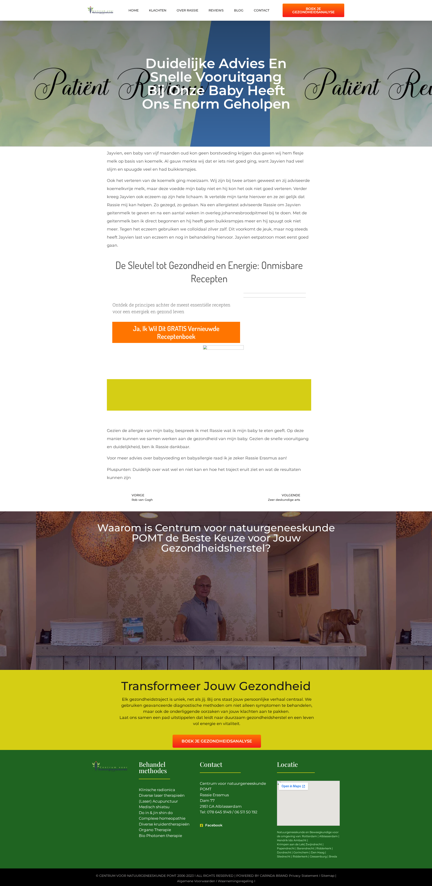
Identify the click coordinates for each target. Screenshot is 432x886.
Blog (238, 10)
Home (133, 10)
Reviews (216, 10)
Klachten (157, 10)
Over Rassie (187, 10)
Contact (261, 10)
